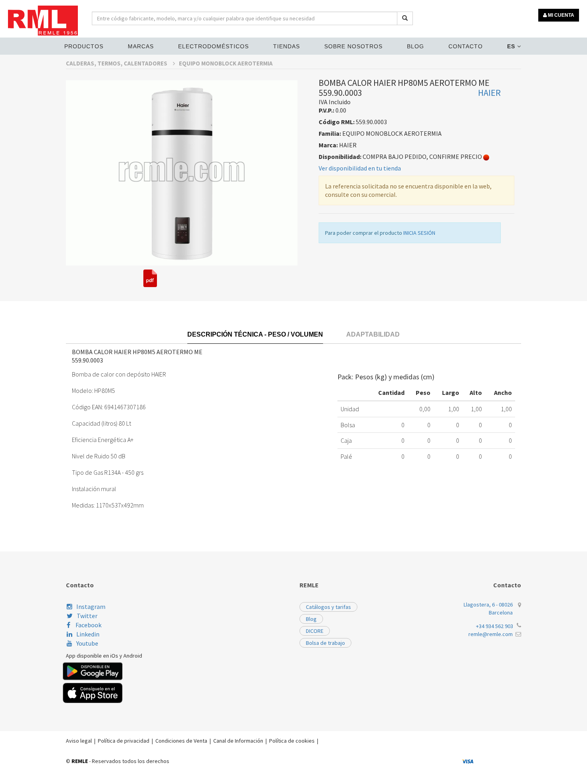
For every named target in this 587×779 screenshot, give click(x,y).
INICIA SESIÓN (419, 232)
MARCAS (141, 46)
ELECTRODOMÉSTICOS (213, 46)
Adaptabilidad (373, 334)
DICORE (314, 630)
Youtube (87, 643)
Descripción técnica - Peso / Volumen (255, 334)
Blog (415, 46)
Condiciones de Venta (181, 740)
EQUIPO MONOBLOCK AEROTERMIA (226, 63)
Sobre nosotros (353, 46)
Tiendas (286, 46)
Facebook (87, 625)
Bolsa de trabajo (325, 642)
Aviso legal (79, 740)
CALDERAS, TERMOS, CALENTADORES (117, 63)
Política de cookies (292, 740)
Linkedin (87, 634)
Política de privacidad (123, 740)
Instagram (90, 607)
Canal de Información (238, 740)
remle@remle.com (490, 634)
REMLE (79, 761)
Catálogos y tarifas (328, 607)
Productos (83, 46)
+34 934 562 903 (494, 626)
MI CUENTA (560, 15)
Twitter (87, 616)
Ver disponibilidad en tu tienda (360, 168)
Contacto (465, 46)
